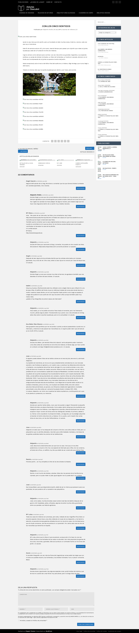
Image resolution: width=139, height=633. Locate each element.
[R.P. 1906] (65, 160)
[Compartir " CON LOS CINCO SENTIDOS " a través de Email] (68, 141)
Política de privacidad (39, 620)
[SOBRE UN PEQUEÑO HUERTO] (84, 160)
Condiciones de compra (114, 631)
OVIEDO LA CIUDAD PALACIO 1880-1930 (107, 62)
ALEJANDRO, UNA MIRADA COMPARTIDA (105, 50)
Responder (80, 188)
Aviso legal (79, 631)
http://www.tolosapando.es (34, 233)
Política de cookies (102, 631)
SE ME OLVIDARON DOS (106, 92)
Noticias (106, 45)
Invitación (100, 56)
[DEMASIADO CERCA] (46, 160)
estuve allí (38, 48)
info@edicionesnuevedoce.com (53, 347)
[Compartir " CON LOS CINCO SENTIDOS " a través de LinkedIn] (61, 141)
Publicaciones (23, 2)
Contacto (57, 2)
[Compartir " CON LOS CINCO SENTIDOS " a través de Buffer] (65, 141)
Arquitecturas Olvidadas (66, 13)
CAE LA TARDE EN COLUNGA (107, 86)
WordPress (49, 631)
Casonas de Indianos (26, 13)
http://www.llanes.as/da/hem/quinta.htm (38, 217)
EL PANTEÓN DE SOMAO (104, 69)
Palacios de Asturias (45, 13)
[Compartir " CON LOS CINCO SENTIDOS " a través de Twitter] (55, 141)
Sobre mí (49, 2)
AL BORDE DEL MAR (104, 81)
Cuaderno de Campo (86, 13)
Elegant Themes (30, 631)
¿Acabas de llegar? (37, 2)
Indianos (106, 57)
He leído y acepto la (33, 620)
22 (77, 29)
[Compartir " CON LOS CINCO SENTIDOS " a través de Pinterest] (58, 141)
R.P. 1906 (59, 163)
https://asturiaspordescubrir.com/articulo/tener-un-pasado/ (57, 246)
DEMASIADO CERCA (44, 163)
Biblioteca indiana (103, 13)
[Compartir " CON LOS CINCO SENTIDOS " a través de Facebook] (52, 141)
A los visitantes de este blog (106, 43)
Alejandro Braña (48, 29)
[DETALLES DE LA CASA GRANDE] (28, 160)
